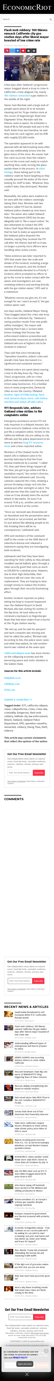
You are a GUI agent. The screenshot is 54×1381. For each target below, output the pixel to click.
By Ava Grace (30, 1080)
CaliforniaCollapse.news (17, 653)
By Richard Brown (32, 1092)
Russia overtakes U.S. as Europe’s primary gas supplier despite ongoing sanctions (31, 1202)
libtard (8, 719)
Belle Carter (23, 45)
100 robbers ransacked (17, 95)
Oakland (17, 719)
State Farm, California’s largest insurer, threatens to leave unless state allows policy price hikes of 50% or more (31, 1127)
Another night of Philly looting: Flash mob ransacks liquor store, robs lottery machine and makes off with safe (26, 398)
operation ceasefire (36, 723)
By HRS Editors (30, 1052)
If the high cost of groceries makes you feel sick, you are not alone (31, 1265)
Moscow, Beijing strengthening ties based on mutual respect (31, 1087)
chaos (7, 709)
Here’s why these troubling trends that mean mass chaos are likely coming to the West (31, 1290)
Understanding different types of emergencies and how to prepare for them (31, 1046)
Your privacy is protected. (16, 781)
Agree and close (25, 1364)
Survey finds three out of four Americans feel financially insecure (31, 1113)
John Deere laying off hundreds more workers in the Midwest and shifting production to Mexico (31, 1188)
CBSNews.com (12, 684)
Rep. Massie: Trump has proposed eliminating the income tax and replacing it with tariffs (31, 1253)
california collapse (37, 705)
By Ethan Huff (30, 1134)
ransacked (10, 727)
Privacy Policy (20, 1357)
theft (44, 727)
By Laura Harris (31, 1118)
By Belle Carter (30, 1038)
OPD (21, 723)
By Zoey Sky (30, 1208)
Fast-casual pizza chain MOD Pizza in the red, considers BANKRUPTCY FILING (32, 1100)
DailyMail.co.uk (12, 678)
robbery (21, 727)
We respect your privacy (40, 1333)
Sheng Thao (33, 727)
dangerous (23, 712)
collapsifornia (19, 709)
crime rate (41, 709)
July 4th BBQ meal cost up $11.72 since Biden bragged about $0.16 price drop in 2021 (30, 1174)
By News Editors (32, 1245)
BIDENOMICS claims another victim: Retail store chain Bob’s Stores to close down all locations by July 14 (32, 1160)
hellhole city (20, 716)
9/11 (24, 705)
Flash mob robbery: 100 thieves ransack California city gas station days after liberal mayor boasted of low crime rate (32, 1030)
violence (8, 730)
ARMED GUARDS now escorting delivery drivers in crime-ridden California (30, 1060)
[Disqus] (27, 840)
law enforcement (38, 716)
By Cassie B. (29, 1021)
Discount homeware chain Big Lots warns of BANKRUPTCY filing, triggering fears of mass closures (31, 1074)
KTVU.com (9, 690)
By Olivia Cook (31, 1106)
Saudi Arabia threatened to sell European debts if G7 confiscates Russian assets (30, 1015)
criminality (10, 712)
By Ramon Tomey (32, 1066)
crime (31, 709)
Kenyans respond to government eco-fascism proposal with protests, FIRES (32, 1216)
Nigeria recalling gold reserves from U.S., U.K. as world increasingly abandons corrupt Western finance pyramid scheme (32, 1144)
